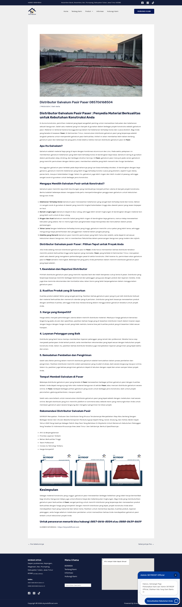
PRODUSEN (45, 106)
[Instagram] (148, 3)
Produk (88, 11)
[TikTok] (153, 3)
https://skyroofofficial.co (68, 527)
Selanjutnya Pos (146, 544)
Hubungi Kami (112, 11)
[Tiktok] (39, 593)
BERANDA (69, 566)
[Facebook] (142, 3)
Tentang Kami (77, 11)
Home (66, 11)
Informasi (100, 11)
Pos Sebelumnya (36, 544)
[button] (92, 11)
